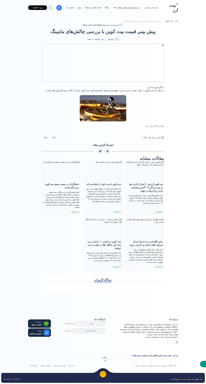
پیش (104, 25)
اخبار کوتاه (169, 21)
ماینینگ (84, 25)
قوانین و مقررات (59, 366)
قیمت (94, 25)
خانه (176, 21)
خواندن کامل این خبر (154, 126)
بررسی (115, 25)
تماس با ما (70, 7)
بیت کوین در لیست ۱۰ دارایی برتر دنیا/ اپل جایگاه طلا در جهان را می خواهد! (104, 244)
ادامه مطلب (159, 212)
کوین (89, 25)
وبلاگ (106, 7)
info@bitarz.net (70, 323)
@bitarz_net (69, 331)
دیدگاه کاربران (103, 279)
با (118, 25)
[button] (203, 364)
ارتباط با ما (33, 366)
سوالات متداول (45, 366)
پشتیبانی (110, 39)
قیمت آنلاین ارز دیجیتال (93, 7)
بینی (107, 25)
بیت (110, 25)
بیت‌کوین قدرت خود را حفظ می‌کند (103, 184)
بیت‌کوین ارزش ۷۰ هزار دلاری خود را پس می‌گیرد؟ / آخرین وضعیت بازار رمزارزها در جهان (146, 187)
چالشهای (99, 25)
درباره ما (71, 366)
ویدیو (79, 7)
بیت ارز (175, 324)
